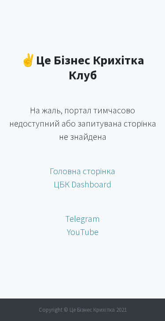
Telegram (82, 218)
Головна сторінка (82, 170)
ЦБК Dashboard (82, 184)
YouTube (83, 231)
